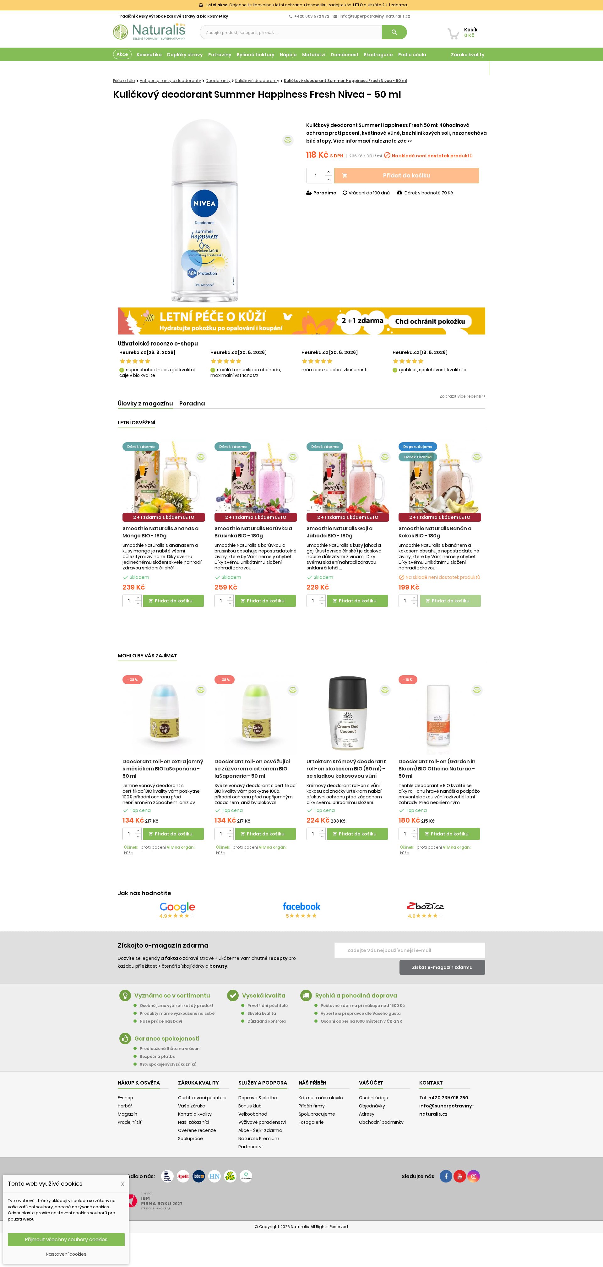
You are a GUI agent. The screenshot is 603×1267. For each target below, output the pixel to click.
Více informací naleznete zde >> (372, 141)
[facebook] (446, 1176)
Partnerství (250, 1147)
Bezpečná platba (158, 1056)
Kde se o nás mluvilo (321, 1098)
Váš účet (371, 1082)
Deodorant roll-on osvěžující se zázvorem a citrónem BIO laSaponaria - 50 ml (252, 769)
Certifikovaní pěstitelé (202, 1098)
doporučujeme (417, 446)
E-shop (125, 1098)
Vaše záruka (191, 1106)
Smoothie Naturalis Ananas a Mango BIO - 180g (160, 532)
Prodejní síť (130, 1122)
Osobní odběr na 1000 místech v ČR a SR (361, 1021)
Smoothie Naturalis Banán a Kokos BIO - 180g (435, 532)
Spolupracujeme (317, 1114)
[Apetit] (183, 1176)
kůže (128, 853)
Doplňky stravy (185, 55)
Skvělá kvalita (261, 1013)
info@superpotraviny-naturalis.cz (375, 16)
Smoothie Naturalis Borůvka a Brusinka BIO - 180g (253, 532)
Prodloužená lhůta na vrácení (170, 1048)
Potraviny (219, 55)
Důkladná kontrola (266, 1021)
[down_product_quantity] (138, 604)
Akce (122, 54)
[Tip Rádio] (230, 1176)
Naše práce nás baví (161, 1021)
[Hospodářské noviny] (214, 1176)
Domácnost (345, 55)
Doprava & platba (257, 1098)
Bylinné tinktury (255, 55)
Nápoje (288, 55)
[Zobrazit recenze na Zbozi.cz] (425, 907)
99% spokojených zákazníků (168, 1064)
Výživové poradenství (262, 1122)
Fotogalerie (311, 1122)
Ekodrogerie (378, 55)
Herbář (125, 1106)
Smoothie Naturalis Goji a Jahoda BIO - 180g (339, 532)
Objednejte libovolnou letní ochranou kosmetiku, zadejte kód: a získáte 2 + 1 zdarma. (307, 5)
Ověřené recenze (197, 1130)
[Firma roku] (301, 1201)
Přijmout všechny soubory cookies (66, 1239)
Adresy (366, 1114)
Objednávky (372, 1106)
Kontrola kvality (195, 1114)
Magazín (474, 68)
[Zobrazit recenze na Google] (177, 907)
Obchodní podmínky (381, 1122)
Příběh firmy (312, 1106)
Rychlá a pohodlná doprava (356, 995)
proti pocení (153, 847)
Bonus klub (250, 1106)
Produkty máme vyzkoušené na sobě (177, 1013)
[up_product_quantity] (138, 598)
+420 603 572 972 (311, 16)
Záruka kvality (468, 55)
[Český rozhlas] (167, 1176)
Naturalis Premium (258, 1138)
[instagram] (473, 1176)
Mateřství (313, 55)
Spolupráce (190, 1138)
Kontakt (431, 1082)
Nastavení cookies (66, 1254)
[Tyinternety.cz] (246, 1176)
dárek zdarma (141, 446)
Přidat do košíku (386, 175)
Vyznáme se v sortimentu (172, 995)
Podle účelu (412, 55)
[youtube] (460, 1176)
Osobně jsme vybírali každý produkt (177, 1005)
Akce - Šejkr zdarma (260, 1130)
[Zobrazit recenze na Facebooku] (301, 907)
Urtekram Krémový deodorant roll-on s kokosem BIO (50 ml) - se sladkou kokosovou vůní (346, 769)
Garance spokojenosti (166, 1038)
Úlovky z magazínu (145, 403)
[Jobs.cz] (199, 1176)
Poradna (192, 403)
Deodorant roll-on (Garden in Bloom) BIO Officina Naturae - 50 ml (437, 769)
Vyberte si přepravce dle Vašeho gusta (361, 1013)
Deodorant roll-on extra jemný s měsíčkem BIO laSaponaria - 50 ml (162, 769)
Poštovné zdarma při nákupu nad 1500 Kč (363, 1005)
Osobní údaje (373, 1098)
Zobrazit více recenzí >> (462, 396)
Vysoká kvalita (263, 995)
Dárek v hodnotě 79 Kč (429, 193)
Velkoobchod (252, 1114)
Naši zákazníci (193, 1122)
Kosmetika (149, 55)
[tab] (145, 403)
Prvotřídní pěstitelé (267, 1005)
